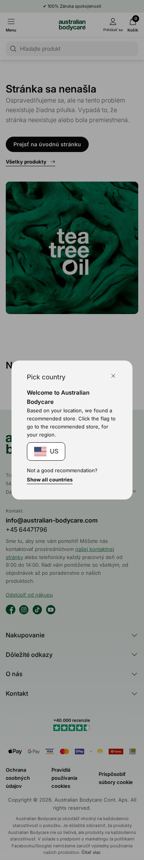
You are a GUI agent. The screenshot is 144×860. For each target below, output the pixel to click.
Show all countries (50, 479)
